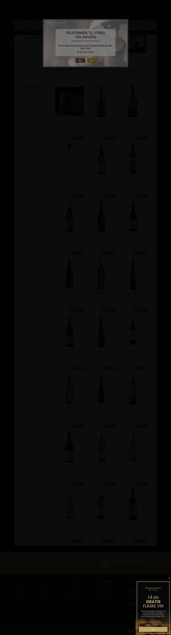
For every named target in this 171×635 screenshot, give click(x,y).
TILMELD (153, 629)
